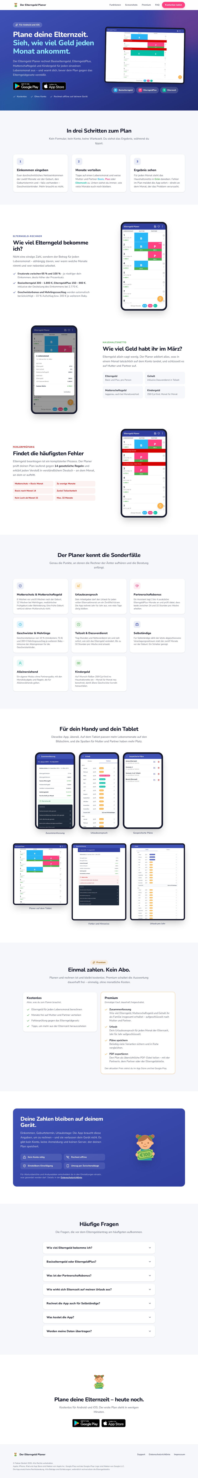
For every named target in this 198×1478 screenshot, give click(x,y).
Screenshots (131, 4)
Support (141, 1454)
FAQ (157, 4)
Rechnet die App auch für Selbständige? (73, 1303)
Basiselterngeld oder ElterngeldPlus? (71, 1262)
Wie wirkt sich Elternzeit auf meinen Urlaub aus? (79, 1289)
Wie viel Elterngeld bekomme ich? (69, 1248)
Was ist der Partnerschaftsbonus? (69, 1275)
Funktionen (115, 4)
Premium (146, 4)
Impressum (179, 1454)
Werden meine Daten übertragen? (69, 1331)
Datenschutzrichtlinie (71, 1177)
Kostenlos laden (173, 4)
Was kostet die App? (60, 1317)
